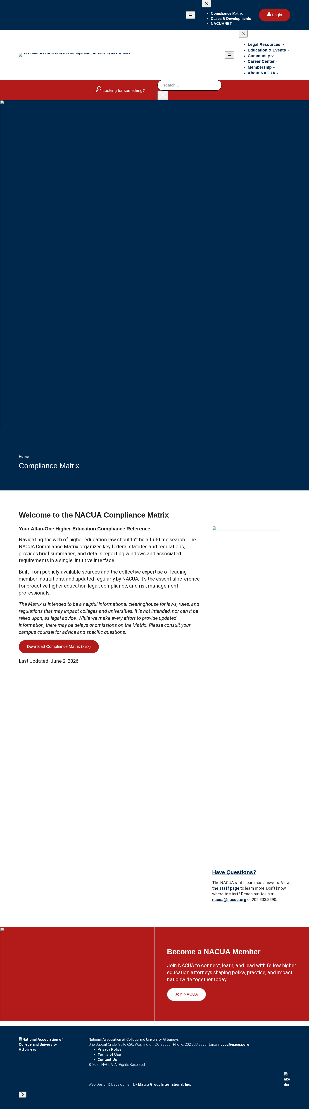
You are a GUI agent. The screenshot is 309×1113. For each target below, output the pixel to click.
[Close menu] (206, 3)
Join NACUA (186, 994)
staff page (229, 888)
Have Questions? (234, 872)
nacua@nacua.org (229, 899)
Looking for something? (123, 90)
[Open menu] (190, 15)
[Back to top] (22, 1095)
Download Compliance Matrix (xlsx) (59, 646)
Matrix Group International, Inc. (164, 1084)
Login (276, 15)
